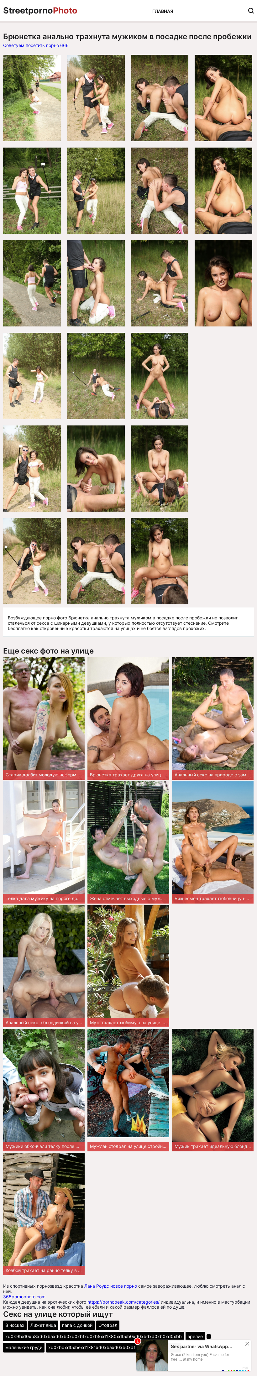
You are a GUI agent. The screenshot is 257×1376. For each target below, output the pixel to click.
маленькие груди (23, 1347)
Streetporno (40, 11)
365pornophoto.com (24, 1296)
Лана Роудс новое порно (110, 1286)
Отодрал (107, 1325)
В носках (14, 1325)
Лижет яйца (43, 1325)
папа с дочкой (77, 1325)
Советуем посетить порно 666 (36, 45)
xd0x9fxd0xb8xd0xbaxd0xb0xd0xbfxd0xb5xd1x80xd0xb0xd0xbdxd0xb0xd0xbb (93, 1336)
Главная (162, 11)
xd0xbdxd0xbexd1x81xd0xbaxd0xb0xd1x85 (96, 1347)
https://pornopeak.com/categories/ (123, 1302)
